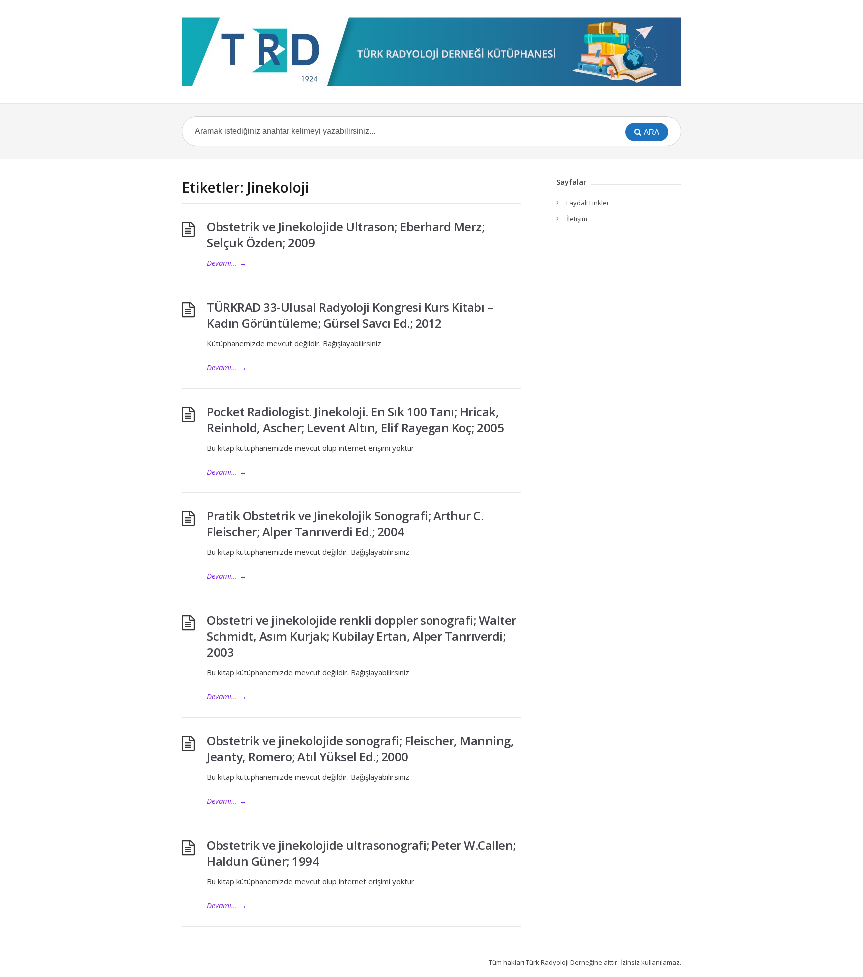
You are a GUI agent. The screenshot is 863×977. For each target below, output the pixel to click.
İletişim (576, 218)
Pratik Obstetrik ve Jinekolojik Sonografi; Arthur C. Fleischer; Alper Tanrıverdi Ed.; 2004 (345, 523)
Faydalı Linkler (587, 202)
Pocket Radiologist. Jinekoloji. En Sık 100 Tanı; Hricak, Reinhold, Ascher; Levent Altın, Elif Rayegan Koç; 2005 (355, 419)
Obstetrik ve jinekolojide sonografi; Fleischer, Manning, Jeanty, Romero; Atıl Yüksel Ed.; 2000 (360, 748)
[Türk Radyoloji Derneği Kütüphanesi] (431, 51)
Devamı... (227, 263)
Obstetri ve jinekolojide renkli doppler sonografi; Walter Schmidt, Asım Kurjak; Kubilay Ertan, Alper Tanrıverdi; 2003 (361, 636)
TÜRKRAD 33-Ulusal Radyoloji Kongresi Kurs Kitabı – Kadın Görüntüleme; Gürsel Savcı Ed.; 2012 (350, 315)
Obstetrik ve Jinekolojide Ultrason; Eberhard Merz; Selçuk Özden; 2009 (345, 234)
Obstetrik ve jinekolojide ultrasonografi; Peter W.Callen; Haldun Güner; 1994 (361, 853)
